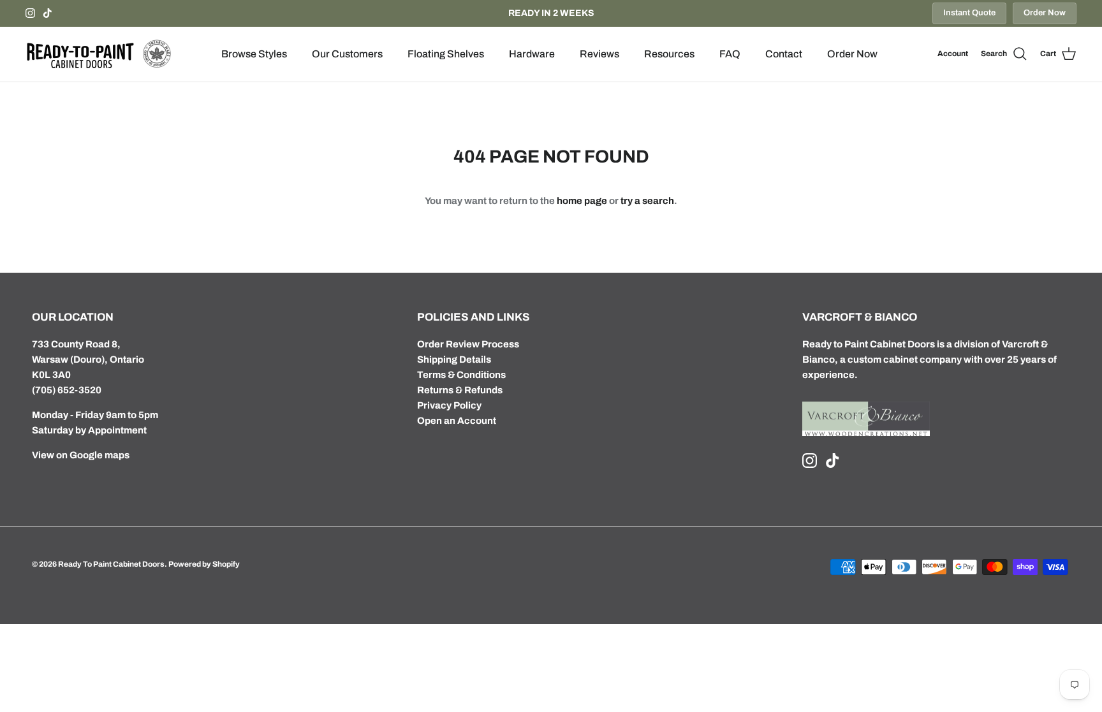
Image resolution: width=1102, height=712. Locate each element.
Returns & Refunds (460, 390)
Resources (669, 53)
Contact (783, 53)
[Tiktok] (47, 13)
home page (582, 201)
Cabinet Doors (902, 344)
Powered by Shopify (204, 564)
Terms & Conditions (461, 375)
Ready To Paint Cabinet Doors (111, 564)
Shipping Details (454, 359)
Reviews (599, 53)
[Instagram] (30, 13)
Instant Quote (969, 12)
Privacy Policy (449, 405)
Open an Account (456, 421)
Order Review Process (468, 344)
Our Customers (347, 53)
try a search (647, 201)
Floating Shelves (446, 53)
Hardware (532, 53)
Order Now (1045, 12)
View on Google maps (80, 455)
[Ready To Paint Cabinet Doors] (99, 54)
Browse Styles (254, 53)
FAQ (729, 53)
